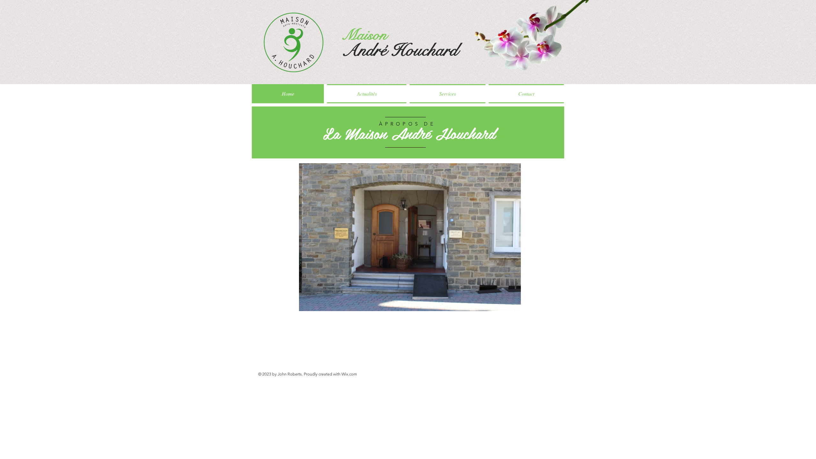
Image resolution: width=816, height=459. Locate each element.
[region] (408, 132)
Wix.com (349, 374)
